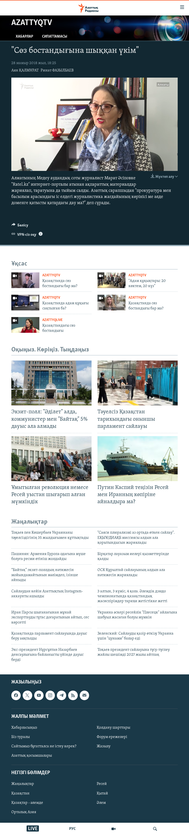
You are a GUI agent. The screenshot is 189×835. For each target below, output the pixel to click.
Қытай (102, 793)
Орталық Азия (23, 812)
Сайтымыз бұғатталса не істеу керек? (43, 746)
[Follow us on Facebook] (16, 695)
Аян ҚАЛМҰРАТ (25, 70)
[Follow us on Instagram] (50, 695)
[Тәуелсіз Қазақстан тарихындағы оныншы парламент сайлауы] (137, 383)
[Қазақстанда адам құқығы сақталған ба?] (25, 302)
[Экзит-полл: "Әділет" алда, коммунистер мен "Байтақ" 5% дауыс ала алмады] (51, 383)
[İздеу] (155, 829)
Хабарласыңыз (24, 728)
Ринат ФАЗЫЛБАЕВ (57, 70)
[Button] (20, 226)
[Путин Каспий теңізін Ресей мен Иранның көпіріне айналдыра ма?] (137, 458)
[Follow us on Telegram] (61, 695)
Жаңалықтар (22, 784)
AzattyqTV (51, 275)
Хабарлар (24, 37)
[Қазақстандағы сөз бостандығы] (25, 325)
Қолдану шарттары (113, 728)
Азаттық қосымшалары (31, 756)
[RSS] (73, 695)
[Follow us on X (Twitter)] (27, 695)
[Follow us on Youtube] (39, 695)
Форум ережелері (112, 737)
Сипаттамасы (54, 37)
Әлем (101, 803)
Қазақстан (20, 793)
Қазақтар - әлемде (27, 803)
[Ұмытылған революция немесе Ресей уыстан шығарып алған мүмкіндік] (51, 458)
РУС (72, 829)
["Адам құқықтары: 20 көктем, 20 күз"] (111, 280)
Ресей (102, 784)
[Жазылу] (84, 695)
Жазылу (103, 746)
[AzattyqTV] (113, 829)
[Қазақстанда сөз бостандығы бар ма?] (25, 280)
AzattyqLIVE (52, 320)
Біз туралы (20, 737)
